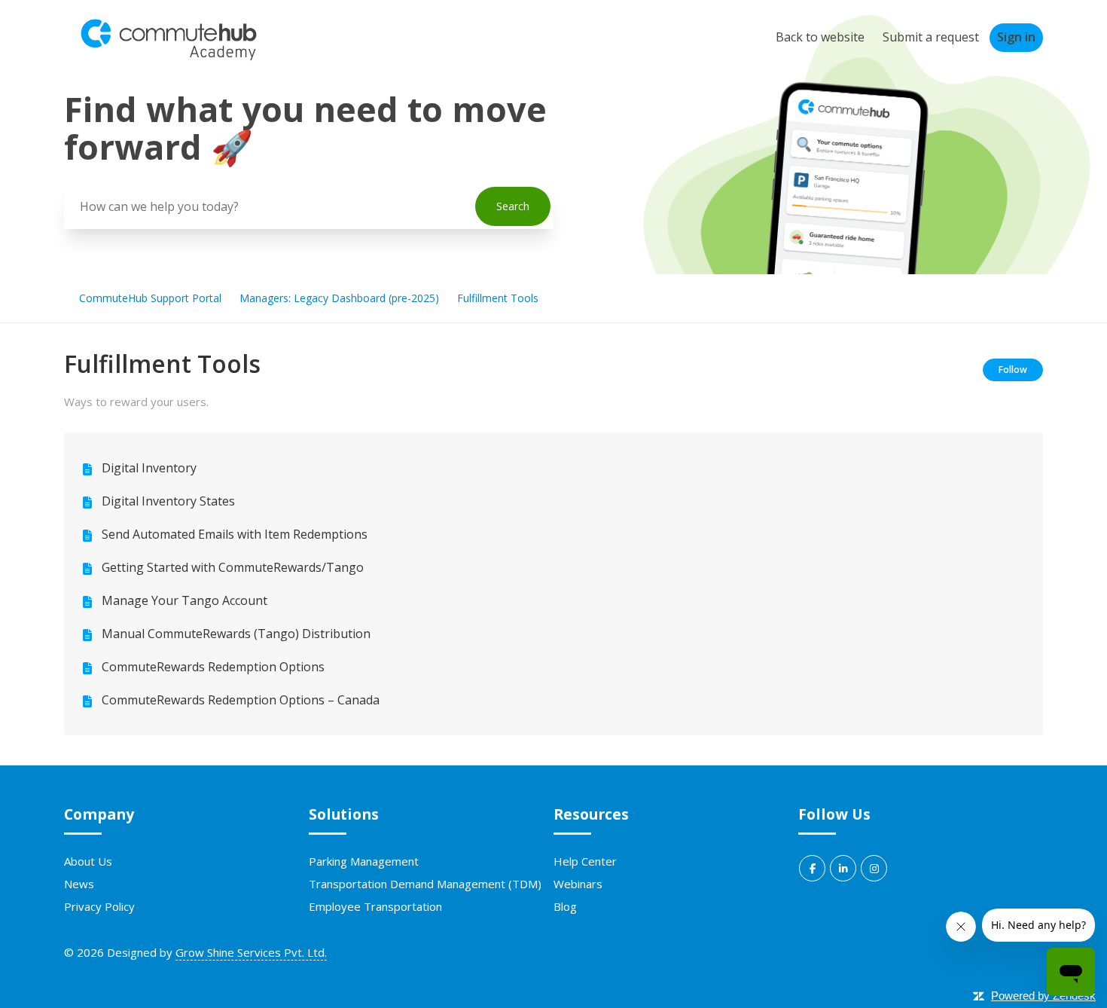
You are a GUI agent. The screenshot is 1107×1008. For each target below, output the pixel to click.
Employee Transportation (375, 906)
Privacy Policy (99, 906)
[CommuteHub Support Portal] (168, 57)
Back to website (820, 37)
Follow (1013, 369)
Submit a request (931, 37)
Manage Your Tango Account (184, 600)
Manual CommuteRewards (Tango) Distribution (236, 633)
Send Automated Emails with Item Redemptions (234, 534)
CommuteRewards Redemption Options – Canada (241, 700)
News (79, 883)
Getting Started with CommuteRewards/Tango (233, 567)
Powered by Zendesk (1043, 995)
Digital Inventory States (168, 501)
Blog (565, 906)
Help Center (585, 861)
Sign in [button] (1016, 37)
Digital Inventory (149, 468)
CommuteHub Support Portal (150, 298)
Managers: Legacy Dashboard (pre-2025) (339, 298)
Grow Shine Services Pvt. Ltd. (251, 952)
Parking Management (364, 861)
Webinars (578, 883)
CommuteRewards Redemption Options (213, 666)
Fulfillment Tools (497, 298)
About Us (88, 861)
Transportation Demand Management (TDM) (425, 883)
